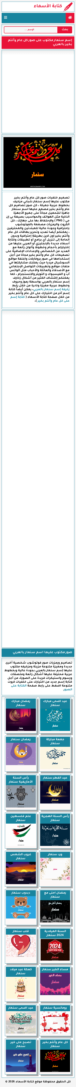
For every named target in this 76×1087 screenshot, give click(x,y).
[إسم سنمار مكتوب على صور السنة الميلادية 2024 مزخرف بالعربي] (55, 960)
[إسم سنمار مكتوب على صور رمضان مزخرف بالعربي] (21, 764)
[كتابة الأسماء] (70, 18)
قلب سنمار (21, 931)
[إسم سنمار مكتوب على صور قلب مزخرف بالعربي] (21, 956)
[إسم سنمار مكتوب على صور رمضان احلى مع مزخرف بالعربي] (55, 922)
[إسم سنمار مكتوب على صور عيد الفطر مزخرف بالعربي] (55, 803)
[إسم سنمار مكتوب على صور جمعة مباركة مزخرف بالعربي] (55, 768)
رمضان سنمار (21, 739)
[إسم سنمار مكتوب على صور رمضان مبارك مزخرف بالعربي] (21, 730)
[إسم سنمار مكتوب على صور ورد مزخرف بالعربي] (55, 879)
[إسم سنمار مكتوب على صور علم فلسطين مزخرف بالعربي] (21, 845)
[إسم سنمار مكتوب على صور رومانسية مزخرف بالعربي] (55, 1033)
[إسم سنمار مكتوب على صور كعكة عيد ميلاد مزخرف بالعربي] (21, 998)
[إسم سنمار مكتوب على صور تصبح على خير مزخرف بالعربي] (21, 1071)
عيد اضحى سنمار (21, 1008)
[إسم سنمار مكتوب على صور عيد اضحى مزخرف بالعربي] (21, 1033)
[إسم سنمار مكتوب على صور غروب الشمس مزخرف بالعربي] (21, 883)
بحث (65, 29)
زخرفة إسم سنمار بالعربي (51, 289)
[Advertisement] (38, 91)
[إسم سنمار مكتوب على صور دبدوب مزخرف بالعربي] (21, 918)
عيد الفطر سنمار (55, 778)
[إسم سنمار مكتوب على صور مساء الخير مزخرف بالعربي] (55, 994)
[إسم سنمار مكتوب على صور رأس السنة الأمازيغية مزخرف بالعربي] (21, 807)
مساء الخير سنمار (55, 969)
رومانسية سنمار (55, 1008)
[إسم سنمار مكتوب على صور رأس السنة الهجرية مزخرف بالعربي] (55, 845)
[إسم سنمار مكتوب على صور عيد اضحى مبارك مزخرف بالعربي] (55, 730)
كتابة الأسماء (48, 6)
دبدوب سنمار (21, 893)
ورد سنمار (55, 854)
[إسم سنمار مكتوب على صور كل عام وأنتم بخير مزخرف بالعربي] (55, 1071)
